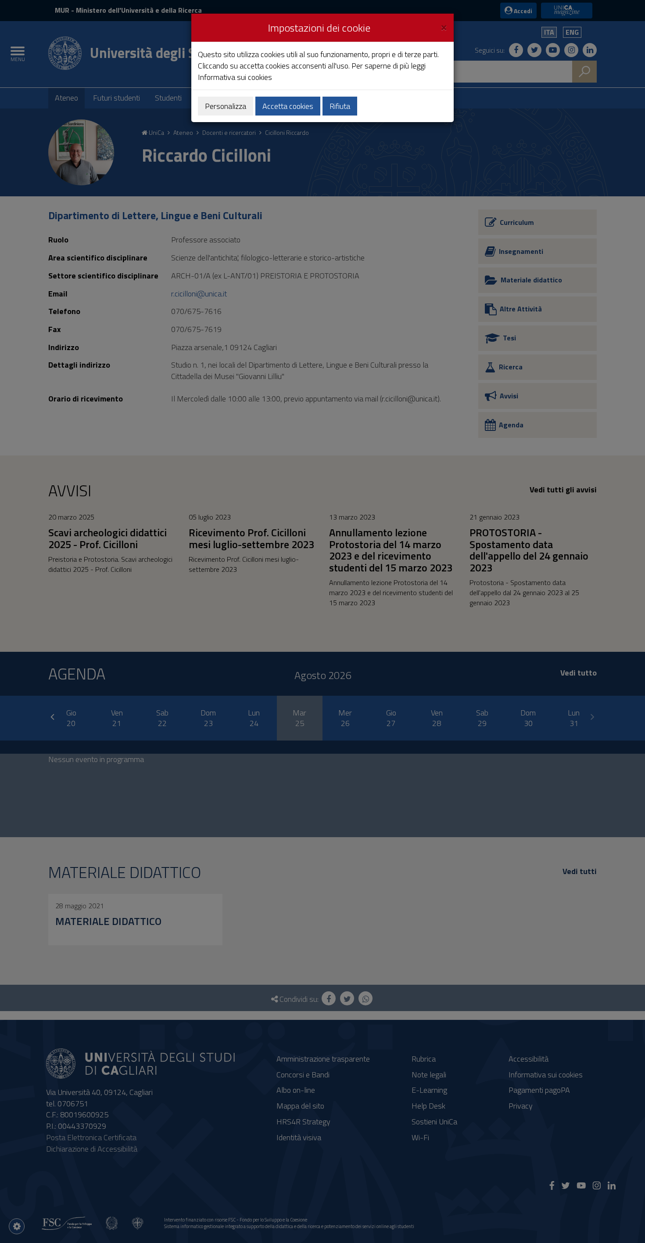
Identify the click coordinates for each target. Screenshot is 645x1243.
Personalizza (225, 106)
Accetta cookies (287, 106)
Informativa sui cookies (235, 77)
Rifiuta (340, 106)
